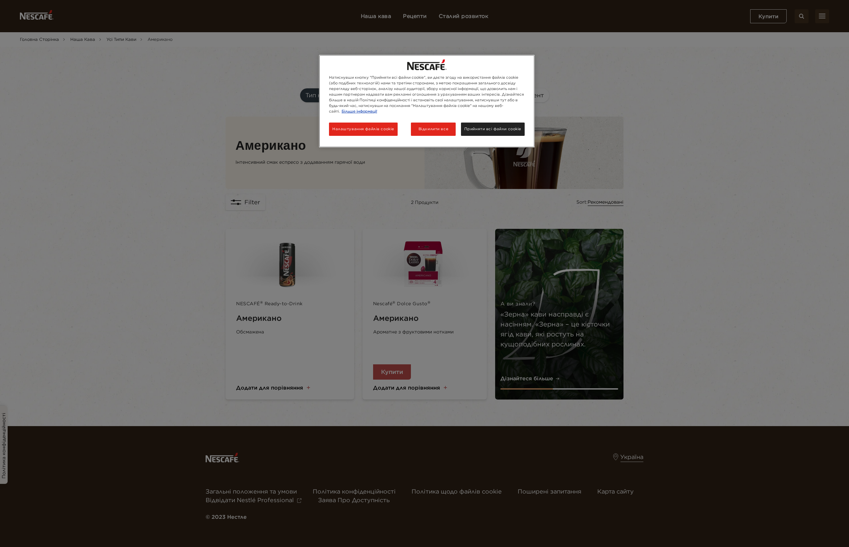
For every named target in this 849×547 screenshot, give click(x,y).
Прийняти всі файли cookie (492, 129)
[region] (427, 101)
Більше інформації (359, 111)
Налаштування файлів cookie (363, 129)
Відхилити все (433, 129)
